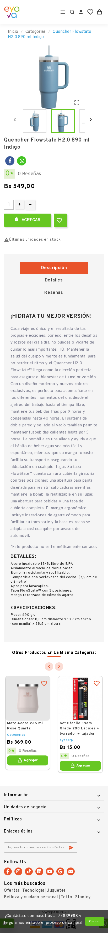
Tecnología (33, 890)
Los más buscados (25, 884)
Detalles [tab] (54, 280)
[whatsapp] (21, 160)
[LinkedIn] (39, 871)
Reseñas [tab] (53, 293)
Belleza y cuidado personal (31, 897)
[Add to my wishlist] (60, 220)
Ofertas (12, 890)
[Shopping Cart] (99, 12)
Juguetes (56, 890)
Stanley (83, 897)
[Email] (71, 871)
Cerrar (94, 921)
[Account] (81, 12)
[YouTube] (50, 871)
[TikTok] (29, 871)
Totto (66, 897)
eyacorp (66, 740)
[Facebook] (9, 160)
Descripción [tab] (54, 268)
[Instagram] (18, 871)
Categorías (16, 735)
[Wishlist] (90, 12)
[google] (60, 871)
